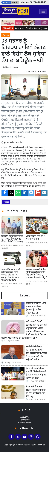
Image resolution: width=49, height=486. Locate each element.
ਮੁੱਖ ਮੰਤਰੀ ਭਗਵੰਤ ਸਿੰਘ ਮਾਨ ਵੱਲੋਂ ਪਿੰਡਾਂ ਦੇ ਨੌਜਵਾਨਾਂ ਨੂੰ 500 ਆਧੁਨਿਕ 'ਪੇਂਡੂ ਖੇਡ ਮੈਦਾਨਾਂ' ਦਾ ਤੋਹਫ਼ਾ (36, 373)
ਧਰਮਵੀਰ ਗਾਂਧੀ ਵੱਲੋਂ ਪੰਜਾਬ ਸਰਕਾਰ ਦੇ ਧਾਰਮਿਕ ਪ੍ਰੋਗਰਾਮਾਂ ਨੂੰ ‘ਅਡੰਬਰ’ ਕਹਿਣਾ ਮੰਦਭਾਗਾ (36, 308)
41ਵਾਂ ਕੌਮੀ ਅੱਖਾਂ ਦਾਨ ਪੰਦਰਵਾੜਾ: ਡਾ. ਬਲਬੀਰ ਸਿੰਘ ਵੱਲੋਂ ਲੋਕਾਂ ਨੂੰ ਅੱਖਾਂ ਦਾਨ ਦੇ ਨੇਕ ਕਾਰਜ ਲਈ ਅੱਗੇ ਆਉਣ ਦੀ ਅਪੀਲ (36, 353)
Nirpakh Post (22, 444)
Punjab (6, 35)
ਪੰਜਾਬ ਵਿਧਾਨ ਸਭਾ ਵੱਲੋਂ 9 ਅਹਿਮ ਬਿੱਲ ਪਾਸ (35, 237)
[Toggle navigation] (43, 11)
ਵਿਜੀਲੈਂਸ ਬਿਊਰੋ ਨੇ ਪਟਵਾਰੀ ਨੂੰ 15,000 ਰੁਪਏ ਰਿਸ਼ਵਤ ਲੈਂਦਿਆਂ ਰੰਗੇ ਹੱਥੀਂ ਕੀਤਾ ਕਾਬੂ (12, 239)
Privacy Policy (24, 422)
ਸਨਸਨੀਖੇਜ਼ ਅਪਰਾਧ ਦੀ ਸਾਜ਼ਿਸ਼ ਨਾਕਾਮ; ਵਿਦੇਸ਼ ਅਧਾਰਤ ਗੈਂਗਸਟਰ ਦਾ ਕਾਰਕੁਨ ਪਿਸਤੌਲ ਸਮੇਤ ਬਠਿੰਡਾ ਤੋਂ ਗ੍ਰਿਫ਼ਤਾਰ (10, 275)
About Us (24, 417)
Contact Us (25, 420)
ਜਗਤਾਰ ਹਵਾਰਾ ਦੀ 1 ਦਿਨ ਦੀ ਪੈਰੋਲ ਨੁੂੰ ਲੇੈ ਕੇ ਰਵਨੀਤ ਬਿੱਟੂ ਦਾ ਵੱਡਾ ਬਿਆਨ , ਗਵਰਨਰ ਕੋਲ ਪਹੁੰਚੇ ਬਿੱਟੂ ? (36, 273)
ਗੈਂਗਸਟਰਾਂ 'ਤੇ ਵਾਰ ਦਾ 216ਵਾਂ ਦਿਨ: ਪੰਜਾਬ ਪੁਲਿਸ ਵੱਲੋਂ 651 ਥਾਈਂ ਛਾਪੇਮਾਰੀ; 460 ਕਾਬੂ (36, 391)
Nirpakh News (11, 67)
